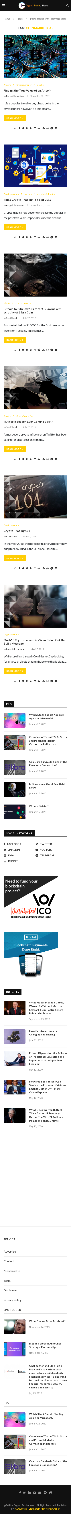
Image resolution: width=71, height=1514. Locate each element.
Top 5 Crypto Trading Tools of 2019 (27, 199)
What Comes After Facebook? (47, 1321)
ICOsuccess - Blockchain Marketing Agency (37, 1508)
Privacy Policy (12, 1300)
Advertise (10, 1251)
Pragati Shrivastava (15, 96)
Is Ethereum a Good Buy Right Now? (47, 785)
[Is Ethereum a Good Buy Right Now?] (14, 789)
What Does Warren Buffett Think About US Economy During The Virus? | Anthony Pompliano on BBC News (46, 1115)
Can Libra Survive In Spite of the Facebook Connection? (48, 763)
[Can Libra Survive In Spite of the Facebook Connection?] (14, 767)
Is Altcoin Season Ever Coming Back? (28, 421)
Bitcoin (7, 303)
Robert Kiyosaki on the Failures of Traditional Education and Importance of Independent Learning (48, 1059)
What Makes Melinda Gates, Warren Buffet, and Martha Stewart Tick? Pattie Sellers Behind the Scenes (46, 1008)
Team (7, 1280)
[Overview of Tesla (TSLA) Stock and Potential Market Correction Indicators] (14, 742)
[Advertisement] (35, 1181)
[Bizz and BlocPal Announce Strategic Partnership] (14, 1349)
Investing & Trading (46, 194)
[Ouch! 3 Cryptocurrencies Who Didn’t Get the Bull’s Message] (35, 606)
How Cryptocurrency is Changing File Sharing (43, 1032)
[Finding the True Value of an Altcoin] (35, 56)
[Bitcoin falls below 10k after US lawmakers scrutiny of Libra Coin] (35, 275)
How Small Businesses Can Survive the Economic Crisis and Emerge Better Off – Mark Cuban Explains (48, 1087)
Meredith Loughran (15, 649)
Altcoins (7, 85)
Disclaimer (10, 1290)
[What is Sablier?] (14, 812)
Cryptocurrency (24, 85)
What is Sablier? (39, 806)
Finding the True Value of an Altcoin (27, 90)
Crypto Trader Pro (24, 416)
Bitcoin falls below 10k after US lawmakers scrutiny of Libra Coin (33, 310)
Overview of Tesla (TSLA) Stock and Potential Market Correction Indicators (48, 740)
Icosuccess (11, 536)
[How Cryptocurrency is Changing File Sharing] (14, 1036)
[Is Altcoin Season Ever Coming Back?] (35, 387)
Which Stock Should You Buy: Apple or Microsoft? (46, 716)
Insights (40, 85)
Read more (13, 118)
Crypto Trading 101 (17, 530)
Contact (9, 1261)
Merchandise (12, 1271)
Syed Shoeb (11, 318)
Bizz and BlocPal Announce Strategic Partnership (45, 1345)
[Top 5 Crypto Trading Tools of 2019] (35, 166)
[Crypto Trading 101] (35, 496)
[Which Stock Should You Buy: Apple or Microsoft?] (14, 720)
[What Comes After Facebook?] (14, 1326)
